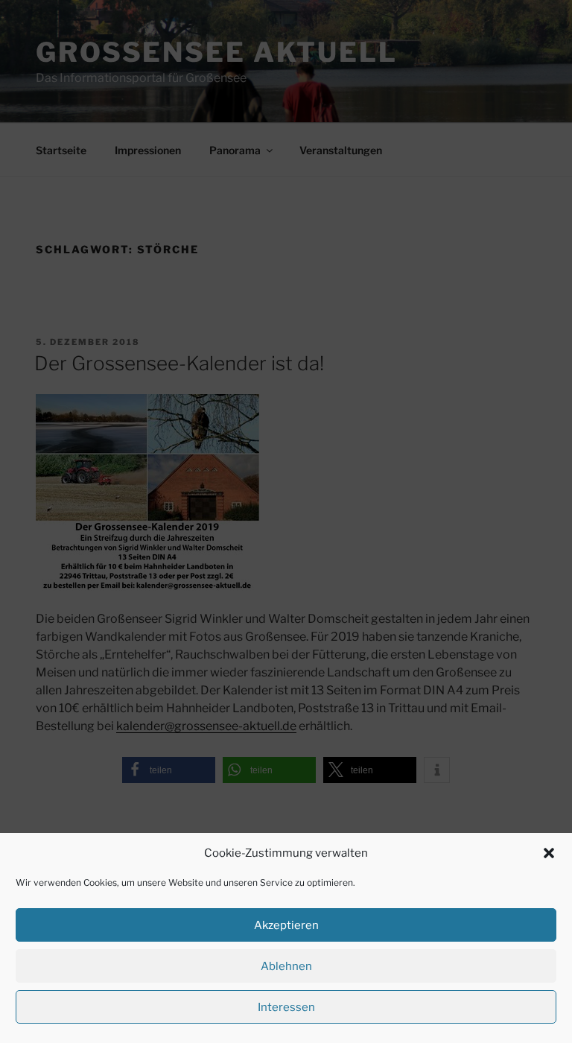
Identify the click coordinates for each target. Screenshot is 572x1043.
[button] (548, 853)
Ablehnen (286, 966)
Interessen (286, 1007)
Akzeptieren (286, 925)
